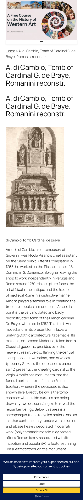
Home (10, 50)
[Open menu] (41, 42)
